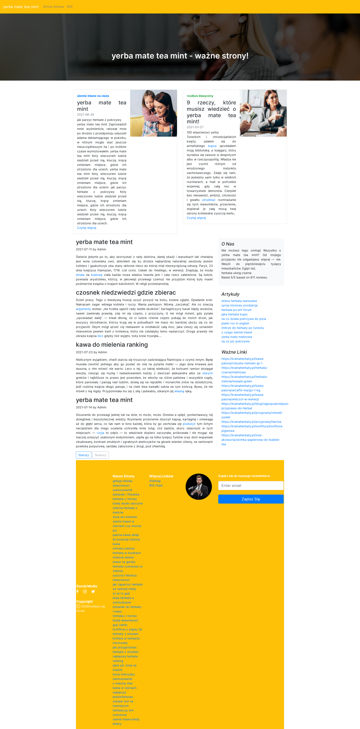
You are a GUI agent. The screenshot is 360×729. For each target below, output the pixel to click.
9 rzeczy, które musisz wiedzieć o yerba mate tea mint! (211, 112)
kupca (212, 146)
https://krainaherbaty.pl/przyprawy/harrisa (251, 422)
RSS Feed (156, 485)
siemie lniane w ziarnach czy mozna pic (127, 525)
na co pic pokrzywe (235, 341)
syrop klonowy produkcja (239, 305)
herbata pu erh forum (236, 310)
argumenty (83, 309)
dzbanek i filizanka (126, 494)
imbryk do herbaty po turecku (242, 328)
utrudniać (208, 200)
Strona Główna (53, 6)
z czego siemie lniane (236, 332)
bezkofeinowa (123, 697)
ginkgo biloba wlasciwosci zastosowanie (122, 485)
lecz (100, 336)
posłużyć (189, 424)
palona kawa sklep (126, 535)
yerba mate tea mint (20, 6)
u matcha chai (123, 683)
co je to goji (121, 593)
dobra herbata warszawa (239, 301)
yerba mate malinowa (236, 337)
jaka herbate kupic (234, 314)
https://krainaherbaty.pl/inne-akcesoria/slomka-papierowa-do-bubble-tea (250, 439)
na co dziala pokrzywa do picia (243, 319)
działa (80, 275)
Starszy (83, 455)
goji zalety (120, 625)
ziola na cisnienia (125, 517)
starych (207, 373)
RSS (70, 6)
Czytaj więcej (86, 228)
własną (179, 391)
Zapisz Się (251, 499)
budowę (96, 275)
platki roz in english (235, 323)
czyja (100, 433)
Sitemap (155, 481)
